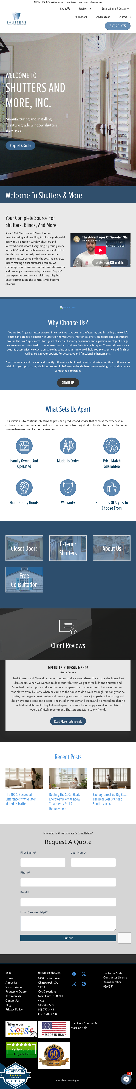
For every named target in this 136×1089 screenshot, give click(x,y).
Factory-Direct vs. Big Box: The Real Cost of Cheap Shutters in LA (110, 799)
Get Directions (47, 991)
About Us (65, 8)
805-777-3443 (46, 1009)
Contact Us (124, 16)
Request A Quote (20, 145)
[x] (84, 974)
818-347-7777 (46, 1005)
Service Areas (103, 16)
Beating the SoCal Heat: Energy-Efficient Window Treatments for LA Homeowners (64, 801)
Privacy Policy (14, 1009)
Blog (8, 1005)
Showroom (81, 16)
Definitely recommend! (68, 667)
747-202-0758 (49, 1014)
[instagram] (74, 984)
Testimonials (13, 996)
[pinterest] (84, 984)
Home (9, 978)
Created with (68, 1080)
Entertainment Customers (116, 8)
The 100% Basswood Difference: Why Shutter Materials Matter (20, 799)
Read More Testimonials (68, 721)
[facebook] (74, 974)
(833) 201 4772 (117, 25)
